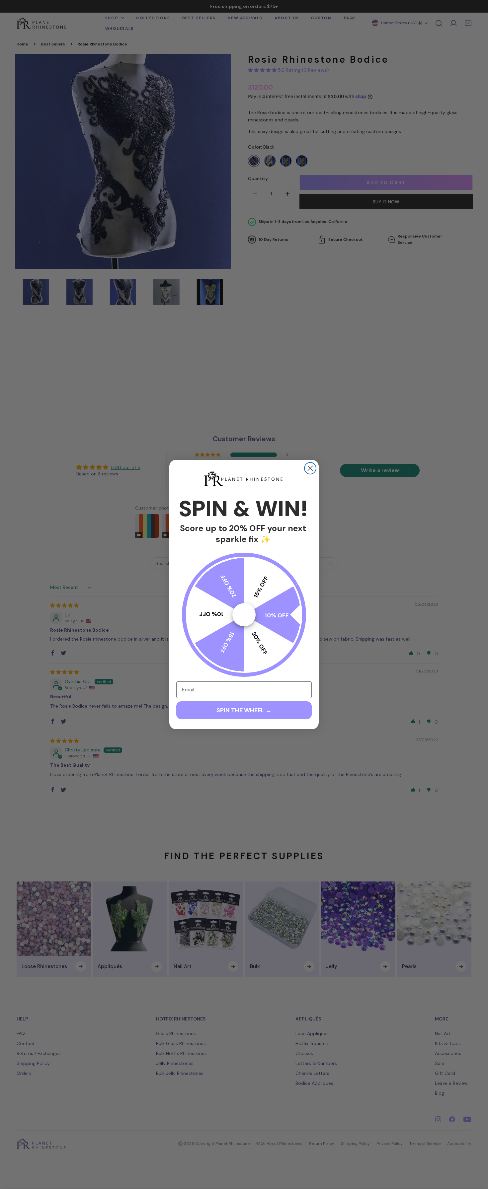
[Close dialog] (310, 468)
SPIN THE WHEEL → (244, 710)
